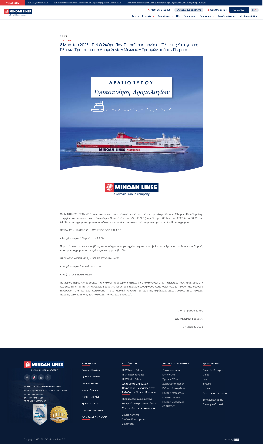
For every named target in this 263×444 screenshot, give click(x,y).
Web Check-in (217, 9)
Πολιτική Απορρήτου (173, 392)
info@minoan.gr (36, 397)
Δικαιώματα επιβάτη (173, 383)
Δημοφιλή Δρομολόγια (93, 410)
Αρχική (135, 16)
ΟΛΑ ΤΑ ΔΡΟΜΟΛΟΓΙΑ (94, 417)
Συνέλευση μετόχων (213, 399)
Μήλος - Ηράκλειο (90, 396)
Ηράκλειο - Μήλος (90, 403)
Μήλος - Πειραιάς (90, 390)
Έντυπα (207, 383)
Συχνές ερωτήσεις (227, 16)
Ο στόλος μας (130, 363)
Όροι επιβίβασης (171, 379)
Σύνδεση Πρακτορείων (133, 419)
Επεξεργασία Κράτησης (189, 9)
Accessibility (250, 16)
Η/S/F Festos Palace (132, 370)
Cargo (206, 374)
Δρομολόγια (164, 16)
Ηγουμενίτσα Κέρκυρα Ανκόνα (137, 398)
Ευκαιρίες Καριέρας (213, 370)
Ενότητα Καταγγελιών (173, 388)
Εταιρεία (146, 16)
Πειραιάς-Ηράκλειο (91, 369)
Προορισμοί (190, 16)
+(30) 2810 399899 (161, 9)
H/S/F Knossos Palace (133, 374)
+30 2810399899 (35, 394)
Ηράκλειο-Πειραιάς (91, 376)
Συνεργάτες (128, 423)
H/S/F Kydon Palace (131, 379)
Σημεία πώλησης (130, 414)
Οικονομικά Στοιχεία (213, 404)
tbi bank (207, 388)
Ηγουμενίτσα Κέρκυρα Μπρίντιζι (139, 403)
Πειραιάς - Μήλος (90, 383)
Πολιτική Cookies (171, 397)
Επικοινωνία (168, 374)
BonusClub (239, 10)
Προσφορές (206, 16)
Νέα (178, 16)
